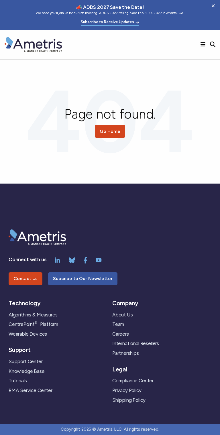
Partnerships (125, 353)
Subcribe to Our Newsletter (83, 278)
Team (118, 324)
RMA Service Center (30, 390)
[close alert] (213, 6)
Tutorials (18, 380)
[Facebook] (85, 260)
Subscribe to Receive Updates (107, 22)
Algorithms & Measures (33, 315)
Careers (120, 334)
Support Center (26, 361)
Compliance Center (133, 380)
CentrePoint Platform (33, 324)
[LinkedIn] (57, 260)
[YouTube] (99, 260)
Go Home (110, 131)
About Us (122, 315)
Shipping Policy (128, 400)
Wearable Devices (28, 334)
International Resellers (135, 343)
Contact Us (25, 278)
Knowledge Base (27, 371)
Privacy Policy (127, 390)
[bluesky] (72, 260)
